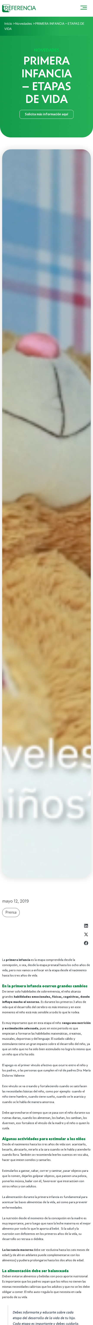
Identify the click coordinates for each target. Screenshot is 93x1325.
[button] (86, 925)
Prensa (10, 912)
